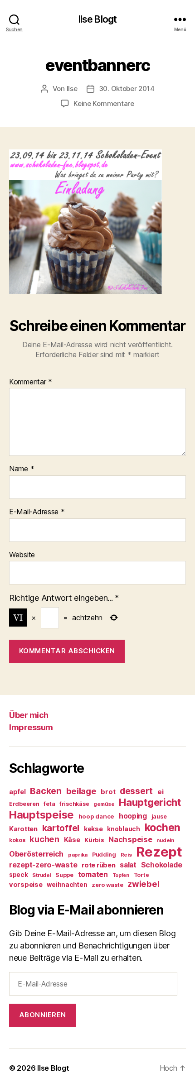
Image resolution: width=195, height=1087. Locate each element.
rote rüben (98, 865)
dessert (136, 790)
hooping (133, 816)
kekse (93, 829)
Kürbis (94, 839)
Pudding (104, 854)
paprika (78, 855)
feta (49, 803)
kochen (162, 827)
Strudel (41, 875)
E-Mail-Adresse (37, 512)
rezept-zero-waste (43, 864)
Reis (126, 855)
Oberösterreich (36, 853)
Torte (141, 875)
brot (108, 792)
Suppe (64, 875)
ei (160, 791)
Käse (72, 839)
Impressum (31, 727)
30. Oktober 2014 (127, 88)
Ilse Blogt (97, 19)
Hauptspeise (41, 814)
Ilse (72, 88)
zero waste (107, 884)
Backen (45, 790)
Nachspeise (130, 839)
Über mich (29, 715)
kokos (17, 840)
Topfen (120, 875)
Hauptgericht (150, 802)
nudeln (165, 840)
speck (18, 874)
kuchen (44, 839)
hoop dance (96, 816)
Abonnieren (42, 1014)
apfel (17, 791)
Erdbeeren (24, 803)
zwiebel (143, 884)
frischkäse (74, 803)
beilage (81, 791)
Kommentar (30, 382)
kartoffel (61, 828)
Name (21, 469)
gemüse (103, 804)
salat (128, 865)
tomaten (93, 874)
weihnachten (67, 884)
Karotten (23, 829)
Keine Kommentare (103, 103)
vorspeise (26, 885)
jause (159, 816)
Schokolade (161, 865)
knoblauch (123, 829)
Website (22, 555)
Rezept (159, 852)
